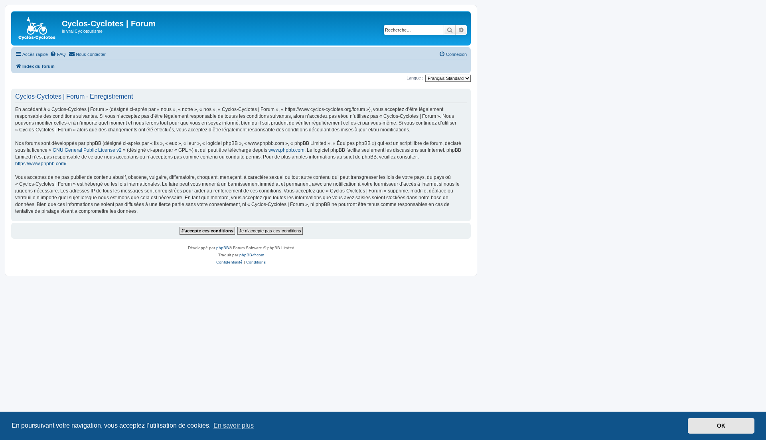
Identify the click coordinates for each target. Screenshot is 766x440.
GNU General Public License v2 (87, 150)
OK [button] (721, 425)
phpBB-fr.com (251, 255)
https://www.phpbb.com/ (40, 163)
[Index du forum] (37, 28)
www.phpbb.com (286, 150)
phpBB (222, 248)
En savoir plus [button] (233, 425)
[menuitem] (58, 54)
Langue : (415, 77)
